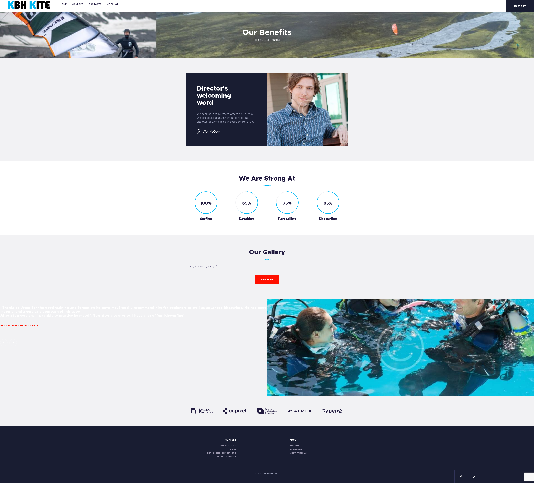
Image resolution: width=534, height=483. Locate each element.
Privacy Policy (226, 456)
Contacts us (228, 446)
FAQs (233, 449)
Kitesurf (295, 446)
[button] (4, 342)
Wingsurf (296, 449)
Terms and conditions (221, 453)
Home (257, 39)
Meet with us (298, 453)
